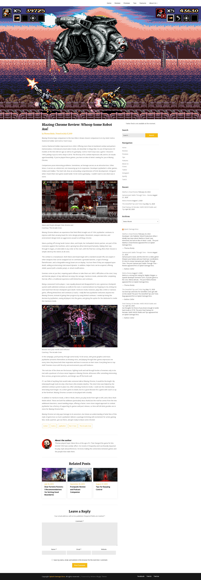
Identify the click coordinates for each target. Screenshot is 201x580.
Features (143, 3)
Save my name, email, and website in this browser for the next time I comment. (81, 560)
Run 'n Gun (72, 426)
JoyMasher (62, 426)
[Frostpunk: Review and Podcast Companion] (80, 474)
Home (109, 3)
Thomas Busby (49, 134)
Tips (134, 3)
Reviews (117, 3)
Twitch (124, 179)
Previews (127, 3)
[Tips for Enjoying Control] (105, 474)
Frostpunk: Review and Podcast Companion (78, 489)
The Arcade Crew (85, 426)
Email (78, 549)
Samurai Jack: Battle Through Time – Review (137, 195)
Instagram (125, 173)
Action (45, 426)
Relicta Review (127, 201)
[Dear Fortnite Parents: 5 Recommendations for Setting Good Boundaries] (54, 474)
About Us (152, 3)
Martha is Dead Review (130, 192)
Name (54, 549)
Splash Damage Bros (131, 229)
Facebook (140, 576)
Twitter (124, 170)
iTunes (124, 166)
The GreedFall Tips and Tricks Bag (133, 204)
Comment (80, 521)
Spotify (124, 176)
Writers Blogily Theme (99, 576)
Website (104, 549)
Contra (53, 426)
